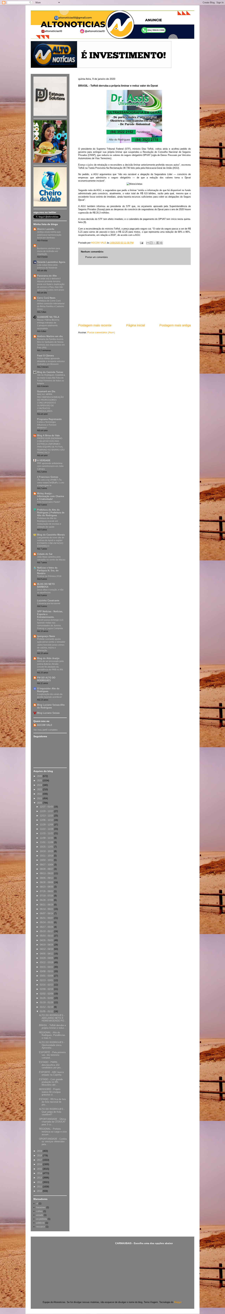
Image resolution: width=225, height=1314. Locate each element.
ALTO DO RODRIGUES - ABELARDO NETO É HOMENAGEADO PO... (52, 1018)
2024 (40, 785)
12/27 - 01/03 (47, 806)
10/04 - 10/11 (47, 860)
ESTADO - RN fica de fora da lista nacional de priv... (52, 1102)
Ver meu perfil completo (45, 729)
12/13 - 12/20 (47, 815)
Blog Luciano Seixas (48, 713)
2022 (40, 794)
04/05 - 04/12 (47, 953)
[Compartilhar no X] (154, 243)
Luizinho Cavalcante (48, 600)
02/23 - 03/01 (47, 980)
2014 (40, 1173)
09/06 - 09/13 (47, 878)
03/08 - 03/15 (47, 971)
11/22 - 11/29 (47, 829)
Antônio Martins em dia (50, 336)
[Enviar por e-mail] (148, 243)
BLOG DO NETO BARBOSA (46, 585)
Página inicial (135, 325)
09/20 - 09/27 (47, 869)
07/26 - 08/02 (47, 891)
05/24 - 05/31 (47, 922)
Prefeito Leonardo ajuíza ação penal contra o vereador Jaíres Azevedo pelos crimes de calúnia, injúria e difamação (51, 645)
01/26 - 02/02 (47, 998)
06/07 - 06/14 (47, 913)
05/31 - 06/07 (47, 918)
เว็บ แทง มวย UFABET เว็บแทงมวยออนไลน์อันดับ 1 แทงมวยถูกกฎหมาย (50, 483)
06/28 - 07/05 (47, 900)
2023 (40, 789)
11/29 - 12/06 (47, 824)
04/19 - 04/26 (47, 944)
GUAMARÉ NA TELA (48, 317)
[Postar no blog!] (151, 243)
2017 (40, 1160)
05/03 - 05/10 (47, 935)
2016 (40, 1164)
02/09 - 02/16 (47, 989)
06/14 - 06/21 (47, 909)
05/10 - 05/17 (47, 931)
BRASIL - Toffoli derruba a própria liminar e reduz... (52, 1026)
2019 (40, 1151)
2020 (40, 802)
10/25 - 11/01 (47, 846)
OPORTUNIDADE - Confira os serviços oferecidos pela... (53, 1142)
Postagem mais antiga (175, 325)
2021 (40, 798)
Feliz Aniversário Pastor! (48, 502)
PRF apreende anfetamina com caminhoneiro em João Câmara (50, 466)
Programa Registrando (49, 419)
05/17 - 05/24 (47, 927)
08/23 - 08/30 (47, 886)
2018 (40, 1155)
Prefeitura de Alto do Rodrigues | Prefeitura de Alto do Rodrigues (50, 512)
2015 (40, 1169)
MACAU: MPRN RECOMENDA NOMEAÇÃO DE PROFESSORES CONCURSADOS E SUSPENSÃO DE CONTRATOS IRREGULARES (50, 402)
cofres (39, 1211)
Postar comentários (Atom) (101, 332)
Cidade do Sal (44, 554)
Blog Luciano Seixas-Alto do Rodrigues (51, 706)
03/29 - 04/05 (47, 958)
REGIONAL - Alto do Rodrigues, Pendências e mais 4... (52, 1035)
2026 (40, 776)
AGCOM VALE (44, 725)
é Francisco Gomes (47, 477)
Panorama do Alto (47, 275)
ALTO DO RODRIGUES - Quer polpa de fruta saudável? (52, 1112)
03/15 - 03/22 (47, 967)
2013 (40, 1177)
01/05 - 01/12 (47, 1011)
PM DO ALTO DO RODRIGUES (46, 679)
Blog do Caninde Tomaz (50, 372)
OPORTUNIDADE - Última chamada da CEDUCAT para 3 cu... (52, 1122)
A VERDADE (43, 460)
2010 (40, 1191)
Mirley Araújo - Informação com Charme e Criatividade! (50, 496)
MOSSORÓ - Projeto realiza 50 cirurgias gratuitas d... (50, 1092)
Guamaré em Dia (46, 391)
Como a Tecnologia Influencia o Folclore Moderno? (46, 425)
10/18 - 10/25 (47, 851)
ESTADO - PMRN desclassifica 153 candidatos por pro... (51, 1065)
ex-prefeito (41, 1219)
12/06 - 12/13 (47, 820)
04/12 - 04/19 (47, 949)
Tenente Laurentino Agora (51, 262)
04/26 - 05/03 (47, 940)
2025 (40, 780)
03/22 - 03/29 (47, 962)
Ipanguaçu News (46, 636)
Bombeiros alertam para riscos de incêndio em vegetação (48, 251)
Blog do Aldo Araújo (48, 658)
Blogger (178, 1302)
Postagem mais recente (94, 325)
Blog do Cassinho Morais (51, 534)
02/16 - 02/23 (47, 984)
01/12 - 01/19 (47, 1007)
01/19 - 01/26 (47, 1002)
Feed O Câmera (45, 355)
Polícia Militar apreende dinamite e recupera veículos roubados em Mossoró (51, 361)
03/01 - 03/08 (47, 975)
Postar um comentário (96, 257)
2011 (40, 1186)
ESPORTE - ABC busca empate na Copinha (51, 1073)
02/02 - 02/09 (47, 993)
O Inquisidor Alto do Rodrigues (48, 690)
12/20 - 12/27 (47, 811)
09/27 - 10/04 (47, 864)
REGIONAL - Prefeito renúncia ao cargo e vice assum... (53, 1132)
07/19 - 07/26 (47, 895)
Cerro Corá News (46, 298)
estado (39, 1215)
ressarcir (40, 1226)
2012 (40, 1182)
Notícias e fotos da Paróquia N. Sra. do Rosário (48, 570)
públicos (40, 1222)
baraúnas (41, 1207)
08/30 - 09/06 (47, 882)
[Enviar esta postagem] (141, 242)
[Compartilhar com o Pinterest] (161, 243)
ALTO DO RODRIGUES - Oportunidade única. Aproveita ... (52, 1045)
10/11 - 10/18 (47, 855)
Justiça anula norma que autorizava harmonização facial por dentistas (49, 235)
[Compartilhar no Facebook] (158, 243)
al (37, 1203)
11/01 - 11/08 (47, 842)
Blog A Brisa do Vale (48, 435)
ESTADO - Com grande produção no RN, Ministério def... (51, 1082)
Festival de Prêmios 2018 (49, 576)
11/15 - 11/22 (47, 833)
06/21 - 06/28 (47, 904)
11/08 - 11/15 (47, 838)
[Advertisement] (134, 294)
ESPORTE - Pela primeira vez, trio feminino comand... (52, 1055)
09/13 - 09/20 (47, 873)
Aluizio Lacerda (45, 229)
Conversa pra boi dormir (48, 603)
